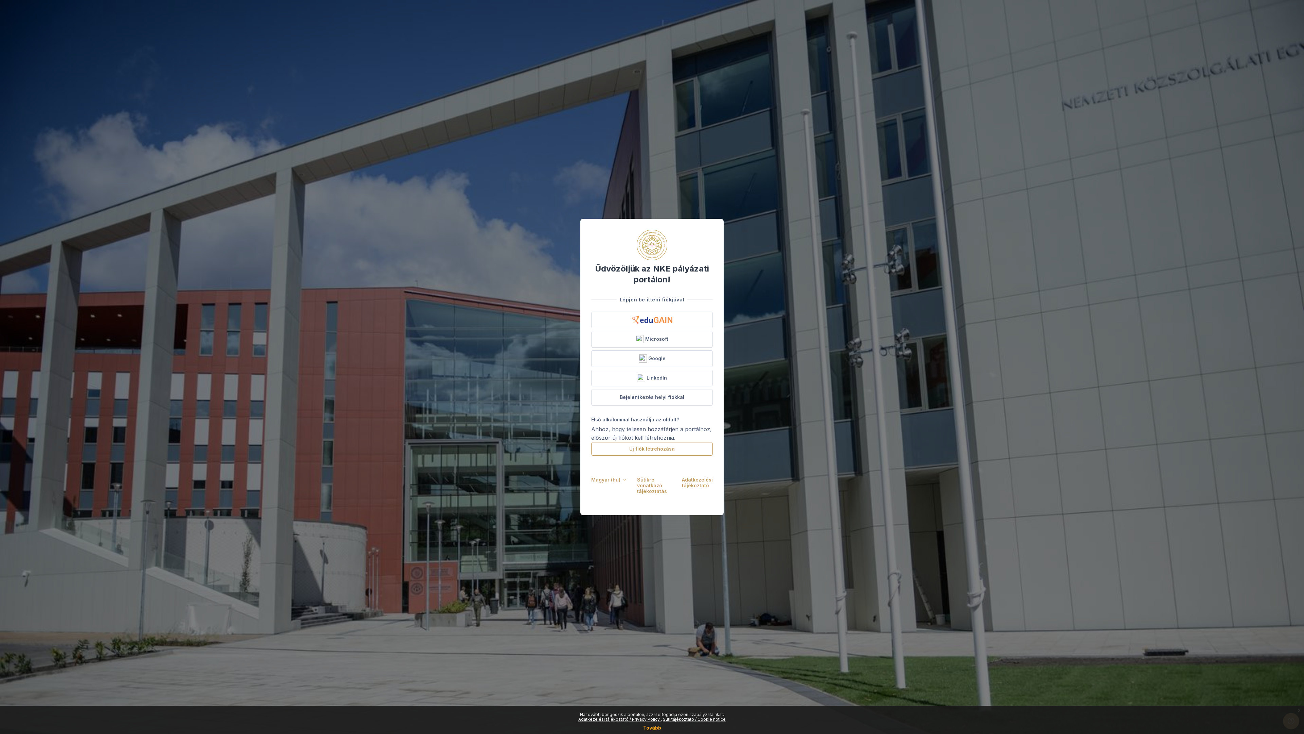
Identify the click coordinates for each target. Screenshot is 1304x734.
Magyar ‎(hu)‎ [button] (606, 480)
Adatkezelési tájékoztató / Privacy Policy (619, 719)
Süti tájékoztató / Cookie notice (694, 719)
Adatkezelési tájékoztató (697, 482)
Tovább (652, 728)
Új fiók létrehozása (652, 449)
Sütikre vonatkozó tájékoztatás (652, 485)
